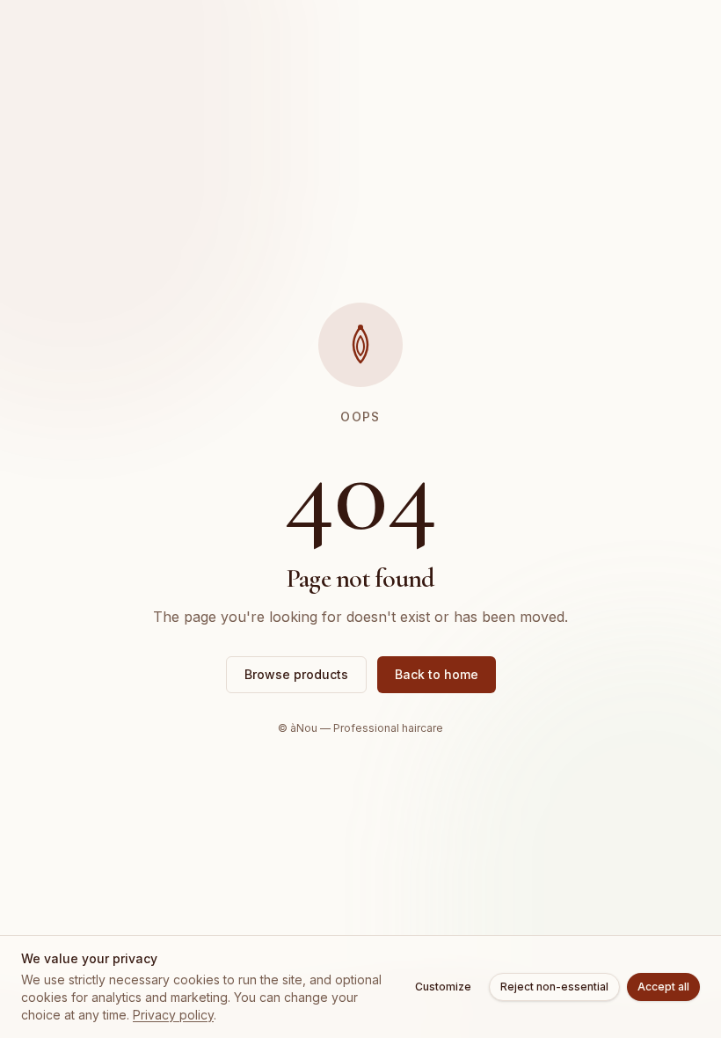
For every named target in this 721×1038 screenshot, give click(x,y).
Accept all (663, 986)
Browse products (296, 674)
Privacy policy (173, 1014)
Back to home (436, 674)
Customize (443, 986)
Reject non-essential (554, 986)
